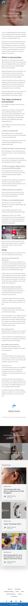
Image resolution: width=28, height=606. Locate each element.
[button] (25, 3)
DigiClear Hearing (10, 19)
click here (14, 392)
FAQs (22, 591)
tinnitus (12, 273)
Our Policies (14, 596)
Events (17, 591)
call (9, 384)
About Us (10, 589)
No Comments (14, 21)
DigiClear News (14, 9)
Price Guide (17, 589)
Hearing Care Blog (8, 591)
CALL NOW (15, 604)
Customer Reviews (11, 594)
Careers (20, 594)
